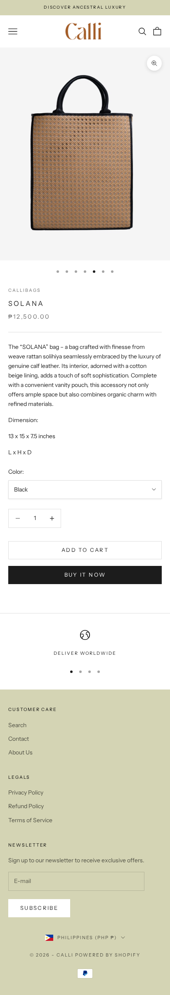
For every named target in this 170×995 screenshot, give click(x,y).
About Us (20, 752)
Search (17, 725)
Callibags (24, 290)
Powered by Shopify (108, 955)
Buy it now (85, 574)
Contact (18, 738)
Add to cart (85, 549)
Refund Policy (26, 806)
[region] (85, 643)
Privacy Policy (25, 792)
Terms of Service (30, 820)
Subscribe (39, 907)
